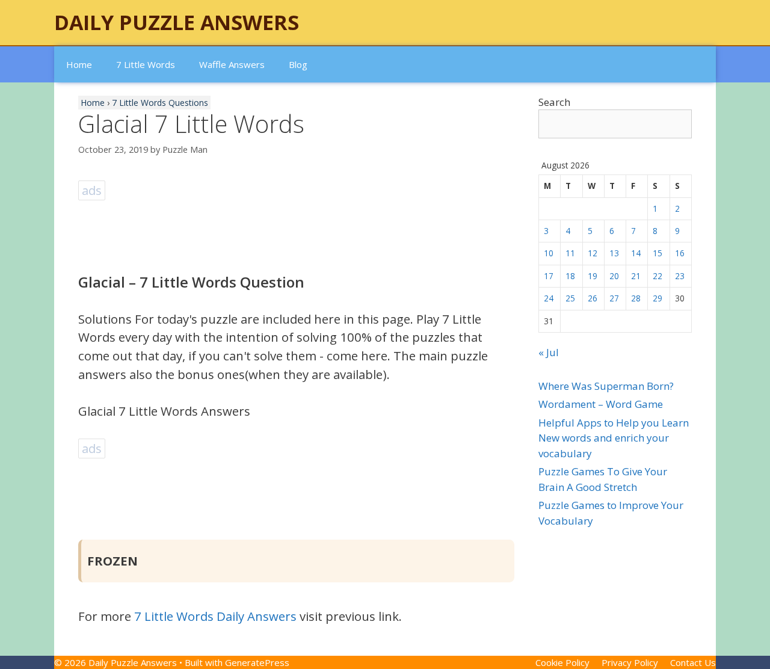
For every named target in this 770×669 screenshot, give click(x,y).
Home (79, 64)
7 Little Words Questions (160, 102)
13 (614, 253)
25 (570, 298)
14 (636, 253)
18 (570, 276)
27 (614, 298)
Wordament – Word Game (600, 404)
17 (548, 276)
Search (554, 102)
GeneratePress (257, 662)
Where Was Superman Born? (606, 386)
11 (570, 253)
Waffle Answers (232, 64)
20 (614, 276)
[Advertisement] (297, 230)
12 (592, 253)
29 (657, 298)
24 (548, 298)
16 (680, 253)
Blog (298, 64)
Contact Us (693, 662)
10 (548, 253)
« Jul (548, 352)
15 (657, 253)
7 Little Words (145, 64)
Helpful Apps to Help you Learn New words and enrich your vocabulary (613, 438)
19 (592, 276)
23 (680, 276)
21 (636, 276)
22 (657, 276)
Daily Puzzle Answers (176, 22)
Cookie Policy (562, 662)
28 (636, 298)
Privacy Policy (630, 662)
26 (592, 298)
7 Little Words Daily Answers (215, 616)
